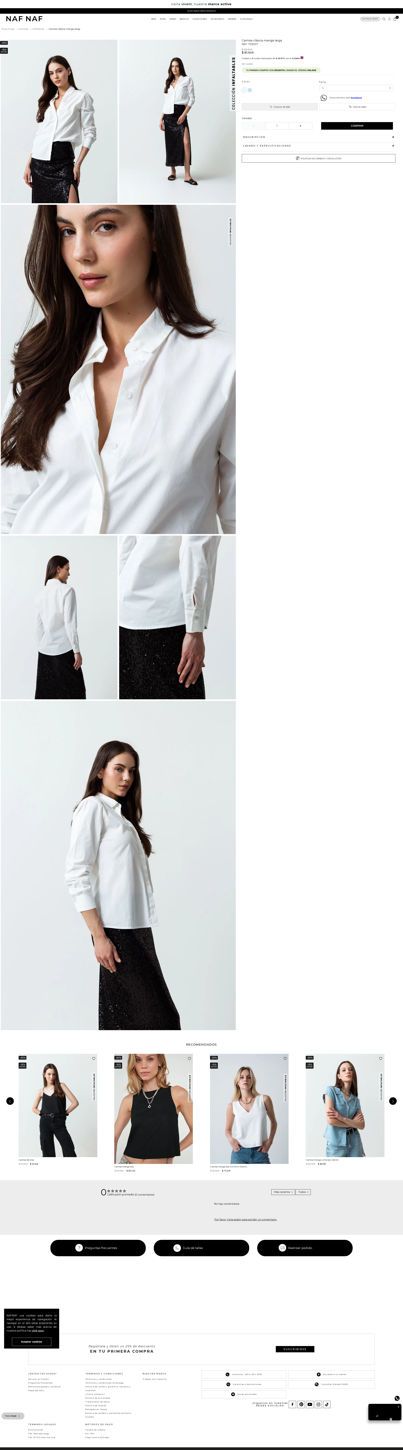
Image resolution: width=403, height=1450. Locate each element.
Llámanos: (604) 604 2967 (247, 1374)
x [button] (19, 1416)
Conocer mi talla (282, 106)
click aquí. (38, 1330)
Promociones (35, 1430)
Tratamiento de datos (97, 1402)
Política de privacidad (97, 1398)
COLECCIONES (200, 19)
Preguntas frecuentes (101, 1248)
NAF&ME (232, 19)
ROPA (163, 19)
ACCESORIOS (217, 19)
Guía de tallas (359, 106)
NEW (153, 19)
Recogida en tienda (96, 1409)
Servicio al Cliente (38, 1379)
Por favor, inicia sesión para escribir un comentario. (245, 1219)
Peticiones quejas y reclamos (44, 1386)
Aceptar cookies (31, 1341)
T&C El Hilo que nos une (41, 1437)
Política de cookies (95, 1405)
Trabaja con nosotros (155, 1379)
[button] (370, 19)
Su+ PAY (90, 1433)
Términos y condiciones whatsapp (104, 1383)
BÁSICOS (184, 19)
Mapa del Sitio (36, 1390)
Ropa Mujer (8, 29)
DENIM (173, 19)
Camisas (23, 29)
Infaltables (38, 29)
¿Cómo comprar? (95, 1394)
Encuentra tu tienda (334, 1374)
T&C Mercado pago (38, 1433)
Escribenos (356, 98)
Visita (11, 1416)
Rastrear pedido (300, 1248)
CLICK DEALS (246, 19)
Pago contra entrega (97, 1437)
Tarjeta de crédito (95, 1430)
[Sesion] (389, 19)
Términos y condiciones (98, 1379)
